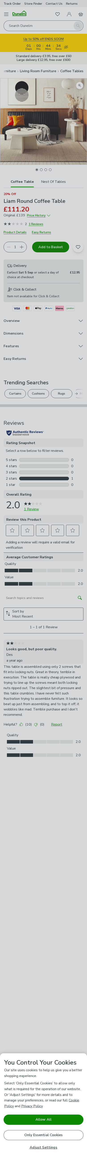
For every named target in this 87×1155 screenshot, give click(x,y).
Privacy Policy (32, 1106)
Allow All (43, 1119)
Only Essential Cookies (43, 1135)
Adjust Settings (43, 1147)
